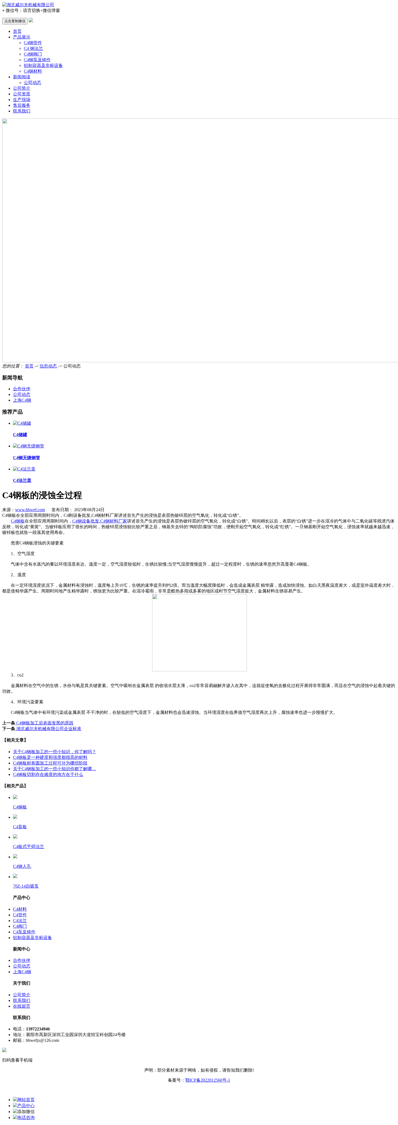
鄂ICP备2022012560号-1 (207, 1080)
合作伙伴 (21, 388)
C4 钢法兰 (33, 48)
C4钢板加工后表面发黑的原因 (44, 723)
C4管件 (20, 915)
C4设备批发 (85, 521)
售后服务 (21, 105)
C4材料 (20, 909)
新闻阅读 (21, 77)
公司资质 (21, 94)
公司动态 (32, 82)
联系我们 (21, 111)
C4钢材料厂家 (113, 521)
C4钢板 (18, 521)
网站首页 (26, 1099)
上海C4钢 (22, 400)
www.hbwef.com (30, 509)
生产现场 (21, 99)
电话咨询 (26, 1117)
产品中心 (26, 1105)
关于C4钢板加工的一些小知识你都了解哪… (54, 768)
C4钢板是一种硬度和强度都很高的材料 (50, 757)
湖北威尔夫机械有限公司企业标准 (48, 728)
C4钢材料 (33, 71)
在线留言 (21, 1006)
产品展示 (21, 37)
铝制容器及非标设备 (43, 65)
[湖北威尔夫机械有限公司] (28, 4)
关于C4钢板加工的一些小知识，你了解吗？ (54, 751)
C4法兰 (20, 920)
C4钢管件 (33, 42)
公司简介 (21, 88)
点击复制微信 (14, 21)
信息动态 (48, 366)
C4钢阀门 (33, 54)
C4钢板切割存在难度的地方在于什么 (48, 774)
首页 (17, 31)
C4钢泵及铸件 (37, 59)
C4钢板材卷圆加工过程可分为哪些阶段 (50, 763)
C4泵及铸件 (24, 932)
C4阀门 (20, 926)
